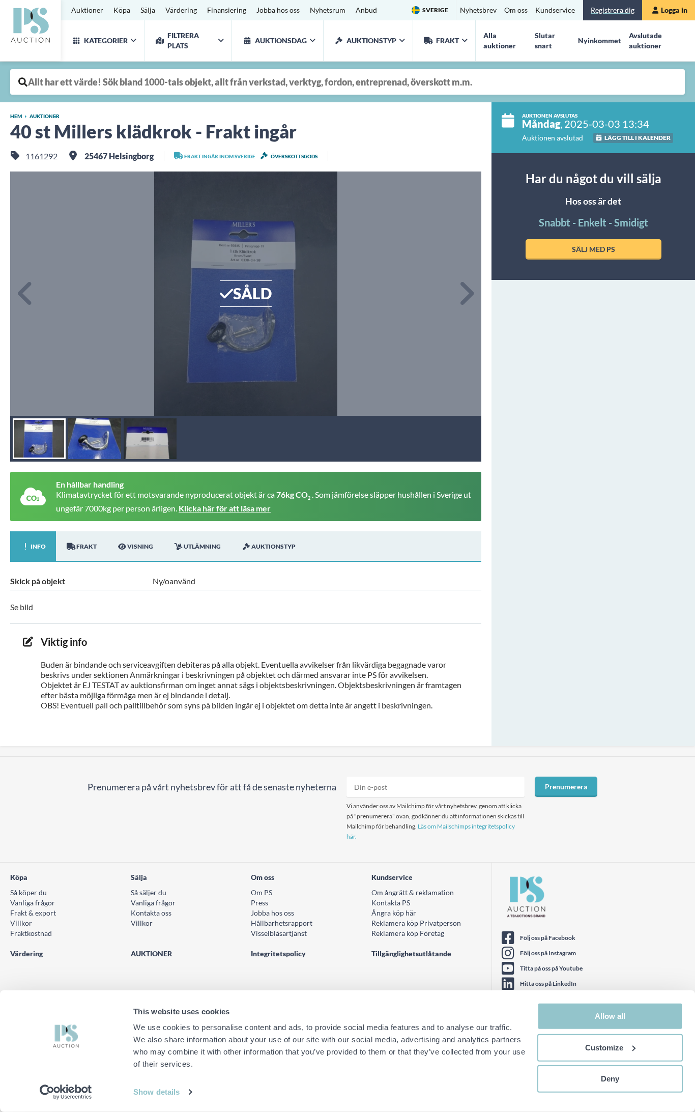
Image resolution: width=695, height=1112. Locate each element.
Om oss (516, 10)
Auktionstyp (371, 40)
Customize (604, 1047)
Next (466, 293)
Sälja (147, 10)
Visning (140, 546)
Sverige (435, 10)
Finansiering (226, 10)
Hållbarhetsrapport (281, 923)
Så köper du (28, 892)
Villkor (21, 923)
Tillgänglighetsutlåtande (411, 953)
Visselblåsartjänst (279, 933)
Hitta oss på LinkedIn (548, 983)
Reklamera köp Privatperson (416, 923)
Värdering (181, 10)
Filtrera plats (183, 40)
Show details (156, 1092)
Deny (610, 1078)
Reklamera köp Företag (407, 933)
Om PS (261, 892)
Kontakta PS (390, 902)
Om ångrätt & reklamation (412, 892)
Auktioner (87, 10)
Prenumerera (566, 786)
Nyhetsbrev (478, 10)
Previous (25, 293)
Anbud (366, 10)
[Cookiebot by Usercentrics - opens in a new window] (65, 1092)
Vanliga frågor (32, 902)
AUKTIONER (151, 953)
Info (38, 546)
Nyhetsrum (327, 10)
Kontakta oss (151, 912)
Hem (16, 116)
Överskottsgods (294, 156)
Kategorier (106, 40)
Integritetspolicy (278, 953)
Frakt (447, 40)
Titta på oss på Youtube (551, 968)
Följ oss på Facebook (547, 938)
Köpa (121, 10)
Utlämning (202, 546)
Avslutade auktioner (645, 40)
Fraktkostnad (31, 933)
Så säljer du (148, 892)
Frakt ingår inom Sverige (219, 156)
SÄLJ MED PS (593, 249)
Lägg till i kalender (637, 137)
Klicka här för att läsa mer (225, 508)
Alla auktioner (499, 40)
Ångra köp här (393, 912)
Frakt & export (33, 912)
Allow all (610, 1016)
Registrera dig (612, 10)
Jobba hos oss (278, 10)
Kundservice (555, 10)
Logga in (674, 10)
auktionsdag (281, 40)
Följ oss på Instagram (548, 953)
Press (259, 902)
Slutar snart (545, 40)
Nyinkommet (599, 40)
